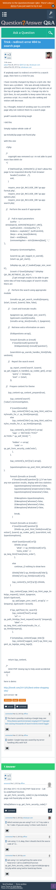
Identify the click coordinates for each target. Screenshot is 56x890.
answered (7, 783)
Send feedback (8, 884)
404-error (8, 700)
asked (6, 65)
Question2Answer (16, 888)
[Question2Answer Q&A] (28, 22)
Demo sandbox (21, 884)
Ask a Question (24, 32)
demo (13, 6)
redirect (22, 700)
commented (9, 714)
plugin (15, 700)
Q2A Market (17, 886)
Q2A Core (23, 65)
